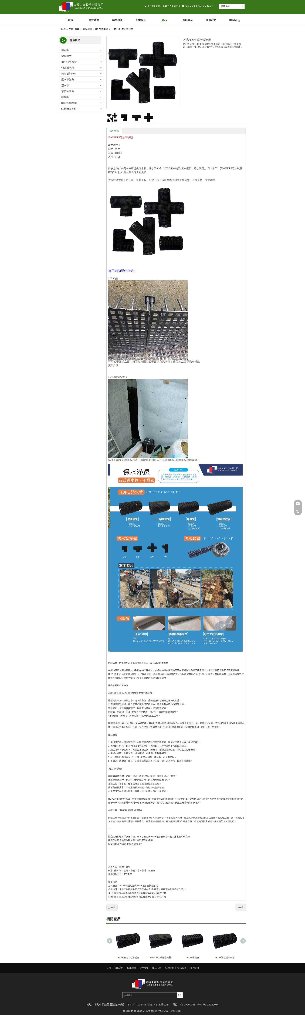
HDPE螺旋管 (192, 957)
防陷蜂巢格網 (69, 103)
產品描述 (114, 131)
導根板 (65, 97)
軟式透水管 (67, 68)
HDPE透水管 (68, 73)
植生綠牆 (131, 967)
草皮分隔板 (67, 91)
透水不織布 (67, 79)
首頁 (108, 967)
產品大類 (156, 967)
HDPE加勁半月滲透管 (128, 957)
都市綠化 (144, 967)
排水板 (65, 50)
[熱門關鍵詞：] (180, 995)
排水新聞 (194, 967)
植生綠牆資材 (69, 62)
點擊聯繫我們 (115, 844)
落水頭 (65, 85)
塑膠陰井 (66, 56)
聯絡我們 (181, 967)
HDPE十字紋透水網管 (160, 957)
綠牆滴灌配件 (69, 109)
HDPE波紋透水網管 (225, 957)
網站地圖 (175, 1011)
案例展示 (169, 967)
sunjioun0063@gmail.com (199, 5)
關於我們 (119, 967)
